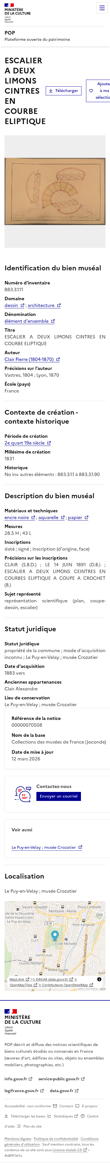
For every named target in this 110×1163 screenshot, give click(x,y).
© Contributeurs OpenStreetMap (63, 984)
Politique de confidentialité (56, 1138)
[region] (55, 946)
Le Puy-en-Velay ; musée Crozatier (44, 847)
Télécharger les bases (28, 1116)
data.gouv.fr (61, 1091)
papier (75, 517)
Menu (102, 8)
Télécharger (66, 91)
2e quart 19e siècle (25, 442)
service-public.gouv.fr (59, 1079)
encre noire (17, 517)
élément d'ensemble (27, 321)
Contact (66, 1106)
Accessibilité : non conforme (28, 1106)
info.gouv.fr (16, 1079)
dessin (11, 305)
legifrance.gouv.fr (22, 1091)
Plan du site (32, 1126)
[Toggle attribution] (99, 979)
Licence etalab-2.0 (67, 1150)
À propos (89, 1106)
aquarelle (48, 517)
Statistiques (63, 1116)
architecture (41, 305)
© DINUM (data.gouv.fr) (50, 979)
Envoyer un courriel (59, 796)
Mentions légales (18, 1138)
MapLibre (17, 979)
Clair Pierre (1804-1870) (29, 359)
